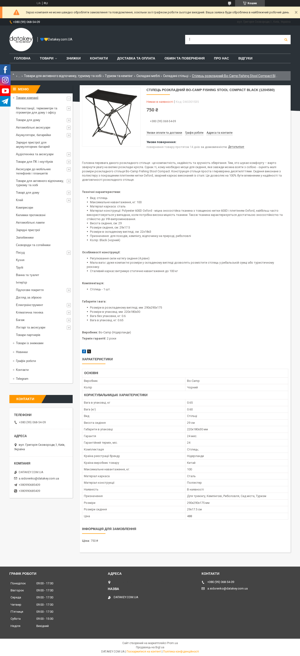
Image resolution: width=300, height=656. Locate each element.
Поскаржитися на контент (144, 651)
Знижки (73, 58)
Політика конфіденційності (181, 651)
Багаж (20, 320)
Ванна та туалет (27, 275)
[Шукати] (286, 39)
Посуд (20, 252)
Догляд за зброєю (28, 297)
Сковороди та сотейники (33, 245)
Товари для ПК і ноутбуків (34, 161)
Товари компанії (27, 98)
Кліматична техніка (29, 312)
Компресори (24, 207)
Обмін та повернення (185, 58)
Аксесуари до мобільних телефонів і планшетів (33, 171)
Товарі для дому (27, 192)
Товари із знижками (29, 343)
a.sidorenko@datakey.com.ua (39, 478)
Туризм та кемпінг (119, 76)
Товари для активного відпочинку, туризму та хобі (62, 76)
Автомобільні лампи (30, 222)
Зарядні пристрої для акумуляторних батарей (33, 144)
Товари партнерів (28, 335)
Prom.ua (172, 643)
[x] (89, 352)
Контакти (99, 58)
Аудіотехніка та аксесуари (34, 154)
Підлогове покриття (30, 290)
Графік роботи (26, 361)
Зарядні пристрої (28, 230)
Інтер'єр (21, 282)
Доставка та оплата (136, 58)
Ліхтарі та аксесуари (30, 327)
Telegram (22, 378)
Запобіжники (25, 237)
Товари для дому (28, 120)
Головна (22, 58)
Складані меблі (148, 76)
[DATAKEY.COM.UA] (21, 39)
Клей (19, 200)
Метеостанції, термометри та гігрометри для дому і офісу (36, 110)
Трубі (19, 267)
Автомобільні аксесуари (33, 127)
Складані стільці (175, 76)
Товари (46, 58)
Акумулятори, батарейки (33, 135)
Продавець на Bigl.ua (150, 647)
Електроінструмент (29, 305)
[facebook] (84, 352)
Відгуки (245, 58)
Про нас (221, 58)
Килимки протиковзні (30, 215)
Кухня (20, 260)
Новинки (22, 352)
